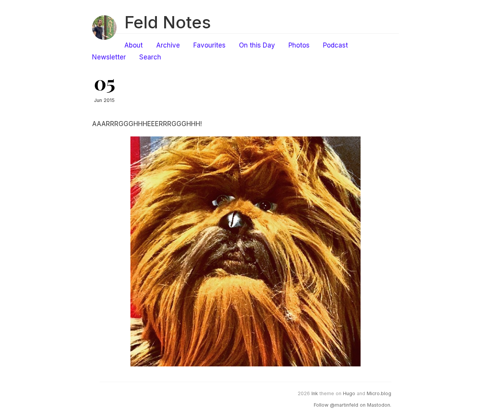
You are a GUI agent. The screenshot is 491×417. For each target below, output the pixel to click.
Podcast (335, 45)
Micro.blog (379, 393)
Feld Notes (167, 22)
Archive (168, 45)
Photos (299, 45)
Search (150, 57)
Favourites (209, 45)
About (133, 45)
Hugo (349, 393)
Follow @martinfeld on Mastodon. (352, 405)
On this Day (257, 45)
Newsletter (109, 57)
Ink (314, 393)
